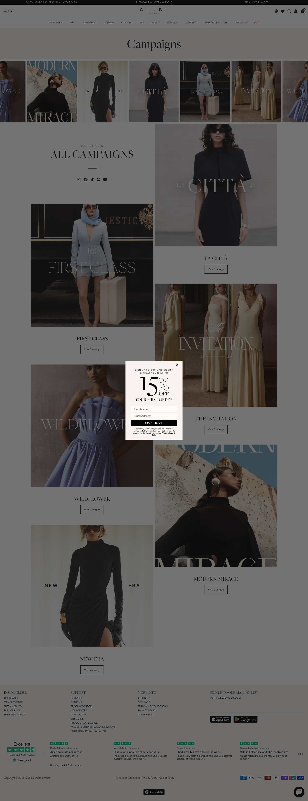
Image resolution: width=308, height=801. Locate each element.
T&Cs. (154, 435)
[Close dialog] (177, 365)
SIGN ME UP (154, 422)
